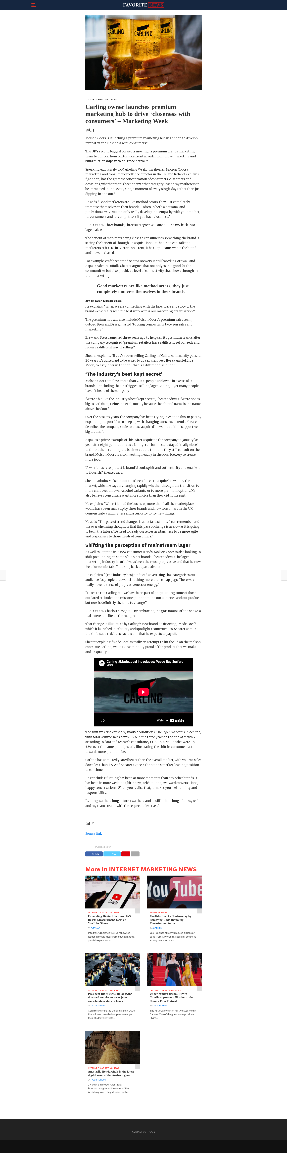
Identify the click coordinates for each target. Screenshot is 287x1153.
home (151, 1132)
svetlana (95, 928)
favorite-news (98, 1006)
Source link (93, 833)
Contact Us (139, 1132)
